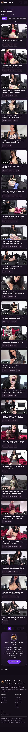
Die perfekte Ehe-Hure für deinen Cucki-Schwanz (12, 41)
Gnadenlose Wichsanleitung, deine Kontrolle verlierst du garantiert (12, 492)
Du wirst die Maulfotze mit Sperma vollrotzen (12, 166)
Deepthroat (11, 596)
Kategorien (4, 702)
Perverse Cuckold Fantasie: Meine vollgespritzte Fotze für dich (12, 66)
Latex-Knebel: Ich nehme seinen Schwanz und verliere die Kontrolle (12, 416)
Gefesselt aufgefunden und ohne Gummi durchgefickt (12, 267)
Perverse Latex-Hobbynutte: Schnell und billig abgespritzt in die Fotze (13, 217)
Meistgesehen (11, 18)
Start (2, 669)
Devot (4, 271)
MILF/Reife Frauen (13, 196)
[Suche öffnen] (20, 2)
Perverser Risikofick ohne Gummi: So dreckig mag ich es (13, 467)
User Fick (9, 145)
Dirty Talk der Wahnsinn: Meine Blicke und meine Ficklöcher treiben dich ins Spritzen (13, 567)
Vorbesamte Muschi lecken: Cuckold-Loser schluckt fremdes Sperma (13, 317)
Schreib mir (16, 662)
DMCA (16, 705)
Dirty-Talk (5, 45)
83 (18, 628)
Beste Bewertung (21, 18)
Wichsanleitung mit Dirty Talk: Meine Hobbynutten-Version (13, 192)
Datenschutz (18, 700)
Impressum (18, 697)
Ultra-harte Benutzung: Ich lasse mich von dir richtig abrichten (13, 542)
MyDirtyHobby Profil (7, 714)
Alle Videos (4, 700)
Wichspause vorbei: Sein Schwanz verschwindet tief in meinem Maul (12, 592)
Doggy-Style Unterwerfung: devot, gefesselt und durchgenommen (12, 116)
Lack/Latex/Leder (13, 70)
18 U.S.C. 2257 (18, 702)
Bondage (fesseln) (7, 120)
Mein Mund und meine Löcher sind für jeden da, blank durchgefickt (13, 618)
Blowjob (5, 170)
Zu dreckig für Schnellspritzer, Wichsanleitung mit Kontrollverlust (12, 242)
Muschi (11, 45)
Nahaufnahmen (12, 170)
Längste (14, 21)
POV (4, 145)
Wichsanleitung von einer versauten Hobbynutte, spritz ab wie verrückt (13, 442)
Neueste (4, 18)
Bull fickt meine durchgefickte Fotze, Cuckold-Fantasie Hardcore (13, 141)
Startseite (3, 697)
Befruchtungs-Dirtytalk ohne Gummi (13, 342)
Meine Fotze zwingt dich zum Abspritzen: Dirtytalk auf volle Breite (13, 292)
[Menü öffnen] (25, 2)
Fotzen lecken (6, 321)
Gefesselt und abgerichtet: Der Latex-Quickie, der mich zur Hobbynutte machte (13, 517)
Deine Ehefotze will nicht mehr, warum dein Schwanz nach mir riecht (13, 91)
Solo (16, 45)
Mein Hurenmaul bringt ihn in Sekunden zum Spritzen (11, 366)
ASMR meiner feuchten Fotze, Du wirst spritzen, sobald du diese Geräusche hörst (13, 391)
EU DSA (17, 707)
